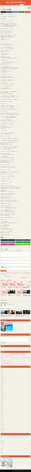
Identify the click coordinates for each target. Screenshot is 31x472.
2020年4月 (2, 403)
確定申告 (2, 452)
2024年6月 (2, 387)
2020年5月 (2, 401)
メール (2, 260)
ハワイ (5, 237)
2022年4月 (2, 399)
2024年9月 (2, 385)
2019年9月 (2, 407)
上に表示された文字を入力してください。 (6, 267)
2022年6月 (2, 397)
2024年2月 (2, 391)
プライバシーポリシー (16, 4)
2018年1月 (2, 426)
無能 (6, 302)
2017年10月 (2, 430)
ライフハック (2, 446)
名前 (1, 257)
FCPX (1, 436)
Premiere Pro (2, 440)
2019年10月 (2, 405)
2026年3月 (2, 370)
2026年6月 (2, 368)
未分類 (2, 450)
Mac (1, 438)
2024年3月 (2, 389)
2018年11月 (2, 422)
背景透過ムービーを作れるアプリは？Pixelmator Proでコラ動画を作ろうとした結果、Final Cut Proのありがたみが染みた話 (15, 358)
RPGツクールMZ (3, 442)
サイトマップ (11, 4)
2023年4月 (2, 393)
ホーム (8, 4)
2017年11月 (2, 428)
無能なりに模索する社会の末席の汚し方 (15, 2)
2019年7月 (2, 409)
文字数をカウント (3, 342)
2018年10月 (2, 424)
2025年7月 (2, 372)
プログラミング (3, 444)
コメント (2, 251)
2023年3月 (2, 395)
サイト (1, 263)
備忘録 (2, 237)
